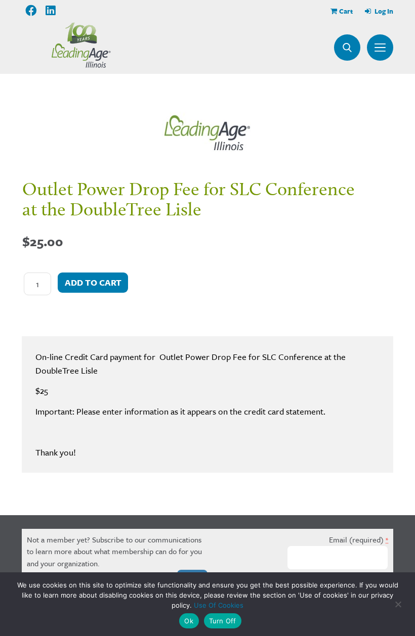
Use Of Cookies (218, 605)
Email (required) (358, 539)
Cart (346, 11)
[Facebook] (31, 11)
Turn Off (222, 621)
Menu (380, 47)
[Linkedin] (51, 11)
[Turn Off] (397, 604)
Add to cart (93, 282)
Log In (383, 11)
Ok (188, 621)
